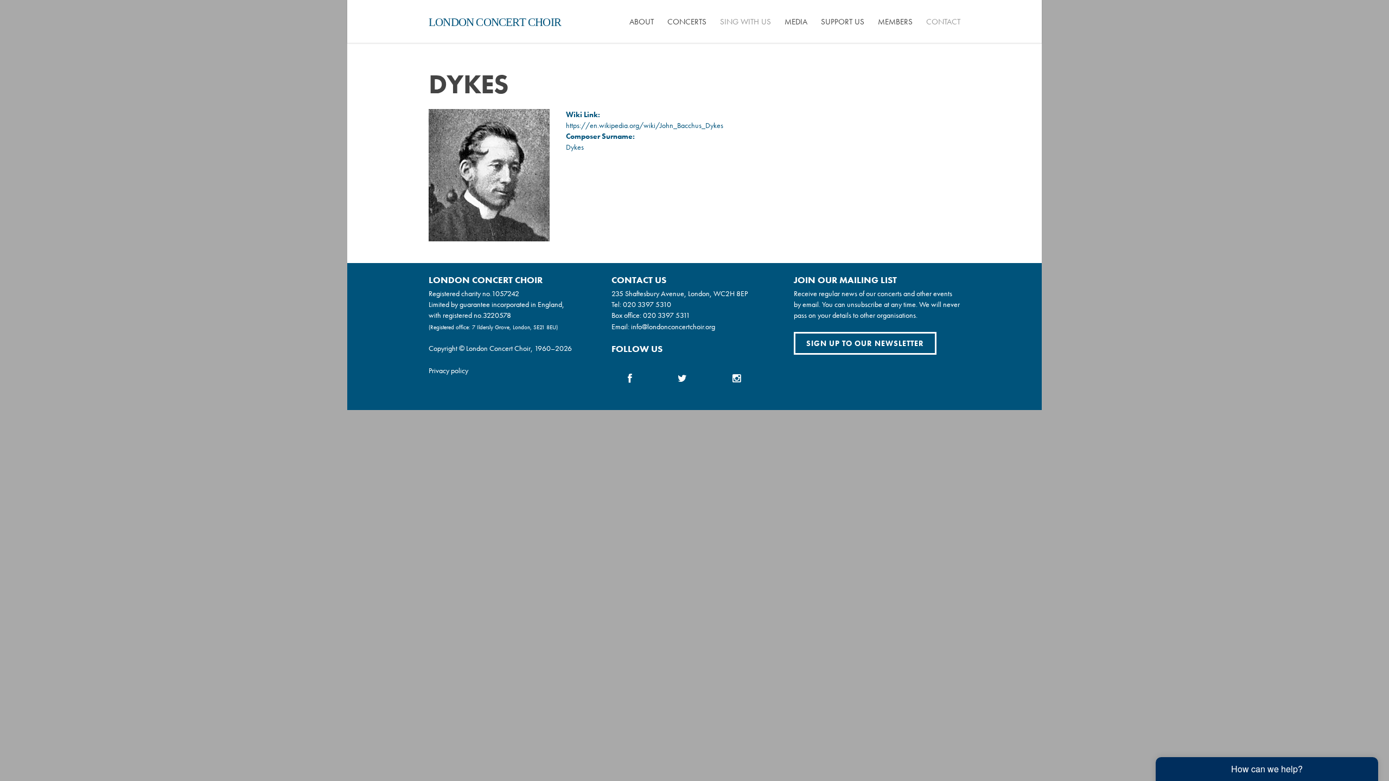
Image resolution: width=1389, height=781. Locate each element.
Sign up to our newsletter (865, 343)
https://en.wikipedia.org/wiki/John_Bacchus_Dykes (644, 125)
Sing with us (745, 22)
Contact (943, 22)
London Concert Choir (495, 22)
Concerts (686, 22)
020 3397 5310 (647, 304)
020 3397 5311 (666, 315)
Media (796, 22)
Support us (842, 22)
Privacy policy (448, 370)
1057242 (505, 293)
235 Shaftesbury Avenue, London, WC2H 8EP (679, 293)
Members (895, 22)
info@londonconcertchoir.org (673, 326)
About (641, 22)
